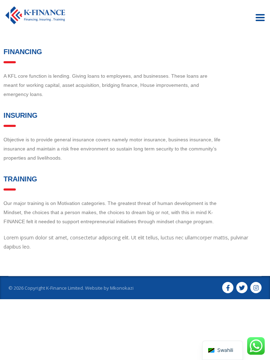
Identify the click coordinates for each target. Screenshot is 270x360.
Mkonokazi (122, 288)
